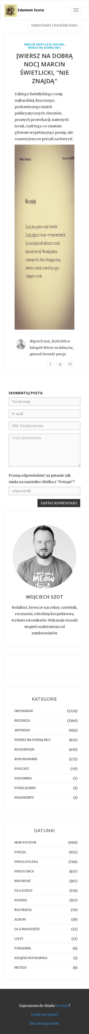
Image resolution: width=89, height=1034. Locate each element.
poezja (61, 354)
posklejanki (25, 788)
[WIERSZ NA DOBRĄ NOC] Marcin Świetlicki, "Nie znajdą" (44, 68)
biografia (23, 910)
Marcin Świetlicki (38, 44)
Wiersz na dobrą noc (44, 47)
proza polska (26, 862)
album (20, 919)
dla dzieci (23, 890)
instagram (23, 711)
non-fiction (25, 842)
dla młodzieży (27, 929)
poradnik (22, 948)
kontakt (62, 1005)
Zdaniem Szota (30, 10)
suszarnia (23, 778)
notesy (20, 967)
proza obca (24, 871)
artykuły (22, 730)
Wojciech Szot (40, 341)
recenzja (22, 720)
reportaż (22, 881)
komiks (20, 900)
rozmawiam (24, 749)
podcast (21, 769)
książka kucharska (30, 958)
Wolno (58, 44)
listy (18, 938)
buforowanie (26, 759)
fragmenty (24, 797)
